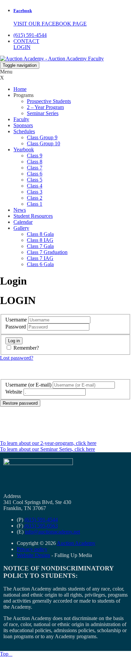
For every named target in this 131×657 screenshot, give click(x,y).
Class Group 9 (42, 137)
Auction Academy (76, 543)
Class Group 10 (43, 143)
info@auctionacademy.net (52, 532)
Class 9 (34, 155)
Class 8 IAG (40, 240)
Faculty (21, 119)
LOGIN (22, 47)
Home (20, 89)
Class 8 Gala (40, 234)
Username (16, 319)
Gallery (21, 228)
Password (15, 327)
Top (6, 654)
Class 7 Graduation (47, 252)
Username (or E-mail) (28, 385)
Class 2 (34, 198)
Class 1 (34, 204)
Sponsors (23, 125)
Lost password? (16, 358)
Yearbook (23, 149)
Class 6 (34, 173)
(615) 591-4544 (30, 35)
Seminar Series (42, 113)
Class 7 (34, 167)
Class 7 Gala (40, 246)
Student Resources (33, 216)
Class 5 (34, 180)
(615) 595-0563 (40, 525)
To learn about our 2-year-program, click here (48, 443)
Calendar (23, 222)
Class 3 (34, 192)
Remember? (26, 348)
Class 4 (34, 186)
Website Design (33, 555)
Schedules (24, 131)
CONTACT (26, 41)
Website (13, 392)
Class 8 (34, 161)
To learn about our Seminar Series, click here (47, 449)
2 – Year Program (45, 107)
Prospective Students (49, 101)
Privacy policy (32, 549)
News (19, 210)
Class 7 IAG (40, 258)
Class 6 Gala (40, 264)
